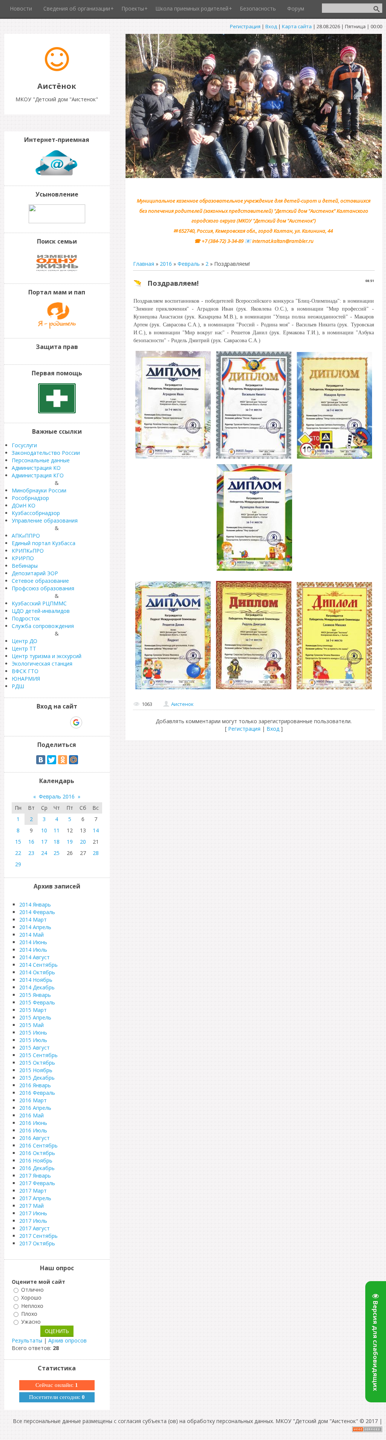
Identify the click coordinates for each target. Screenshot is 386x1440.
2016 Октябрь (37, 1153)
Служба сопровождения (43, 625)
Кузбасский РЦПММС (39, 603)
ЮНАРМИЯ (26, 678)
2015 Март (33, 1009)
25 (57, 852)
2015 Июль (33, 1040)
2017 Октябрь (37, 1243)
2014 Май (31, 934)
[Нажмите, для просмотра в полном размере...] (173, 458)
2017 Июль (33, 1220)
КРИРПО (23, 558)
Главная (143, 263)
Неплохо (32, 1305)
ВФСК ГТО (25, 671)
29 (18, 864)
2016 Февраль (37, 1092)
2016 (166, 263)
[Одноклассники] (62, 759)
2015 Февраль (37, 1002)
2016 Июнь (33, 1122)
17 (44, 841)
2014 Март (33, 919)
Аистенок (182, 704)
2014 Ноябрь (35, 979)
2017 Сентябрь (38, 1235)
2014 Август (34, 957)
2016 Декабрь (37, 1168)
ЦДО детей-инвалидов (41, 610)
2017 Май (31, 1205)
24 (44, 852)
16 (31, 841)
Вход (271, 26)
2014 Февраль (37, 912)
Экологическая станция (42, 663)
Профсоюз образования (43, 588)
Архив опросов (67, 1340)
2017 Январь (35, 1175)
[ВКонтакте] (40, 759)
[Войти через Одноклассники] (89, 722)
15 (18, 841)
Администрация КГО (38, 475)
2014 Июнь (33, 942)
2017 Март (33, 1190)
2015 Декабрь (37, 1077)
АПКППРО (26, 535)
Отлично (32, 1289)
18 (57, 841)
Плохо (29, 1313)
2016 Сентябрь (38, 1145)
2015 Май (31, 1025)
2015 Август (34, 1047)
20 (83, 841)
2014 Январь (35, 904)
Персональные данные (41, 460)
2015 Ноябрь (35, 1070)
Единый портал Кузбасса (43, 543)
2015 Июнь (33, 1032)
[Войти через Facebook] (50, 722)
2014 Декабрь (37, 987)
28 (96, 852)
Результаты (27, 1340)
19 (70, 841)
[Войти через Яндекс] (63, 722)
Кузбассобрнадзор (36, 513)
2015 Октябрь (37, 1062)
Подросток (26, 618)
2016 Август (34, 1137)
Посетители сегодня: (57, 1397)
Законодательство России (46, 452)
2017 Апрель (35, 1198)
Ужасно (31, 1321)
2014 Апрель (35, 927)
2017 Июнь (33, 1213)
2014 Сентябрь (38, 964)
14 (96, 830)
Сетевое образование (40, 580)
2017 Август (34, 1228)
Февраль (189, 263)
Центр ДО (24, 641)
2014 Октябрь (37, 972)
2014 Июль (33, 949)
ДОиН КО (23, 505)
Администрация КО (36, 467)
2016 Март (33, 1100)
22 (18, 852)
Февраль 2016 (57, 796)
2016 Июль (33, 1130)
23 (31, 852)
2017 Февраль (37, 1183)
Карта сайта (297, 26)
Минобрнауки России (39, 490)
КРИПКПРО (28, 550)
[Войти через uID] (24, 722)
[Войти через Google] (76, 722)
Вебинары (25, 565)
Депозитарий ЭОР (35, 573)
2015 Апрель (35, 1017)
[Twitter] (51, 759)
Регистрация (245, 26)
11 (57, 830)
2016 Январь (35, 1085)
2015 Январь (35, 994)
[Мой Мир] (73, 759)
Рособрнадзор (30, 497)
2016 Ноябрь (35, 1160)
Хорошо (31, 1297)
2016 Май (31, 1115)
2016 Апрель (35, 1107)
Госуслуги (24, 445)
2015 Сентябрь (38, 1055)
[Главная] (57, 69)
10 (44, 830)
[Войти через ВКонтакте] (37, 722)
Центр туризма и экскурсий (46, 656)
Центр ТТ (24, 648)
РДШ (18, 686)
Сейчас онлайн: (56, 1385)
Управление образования (45, 520)
